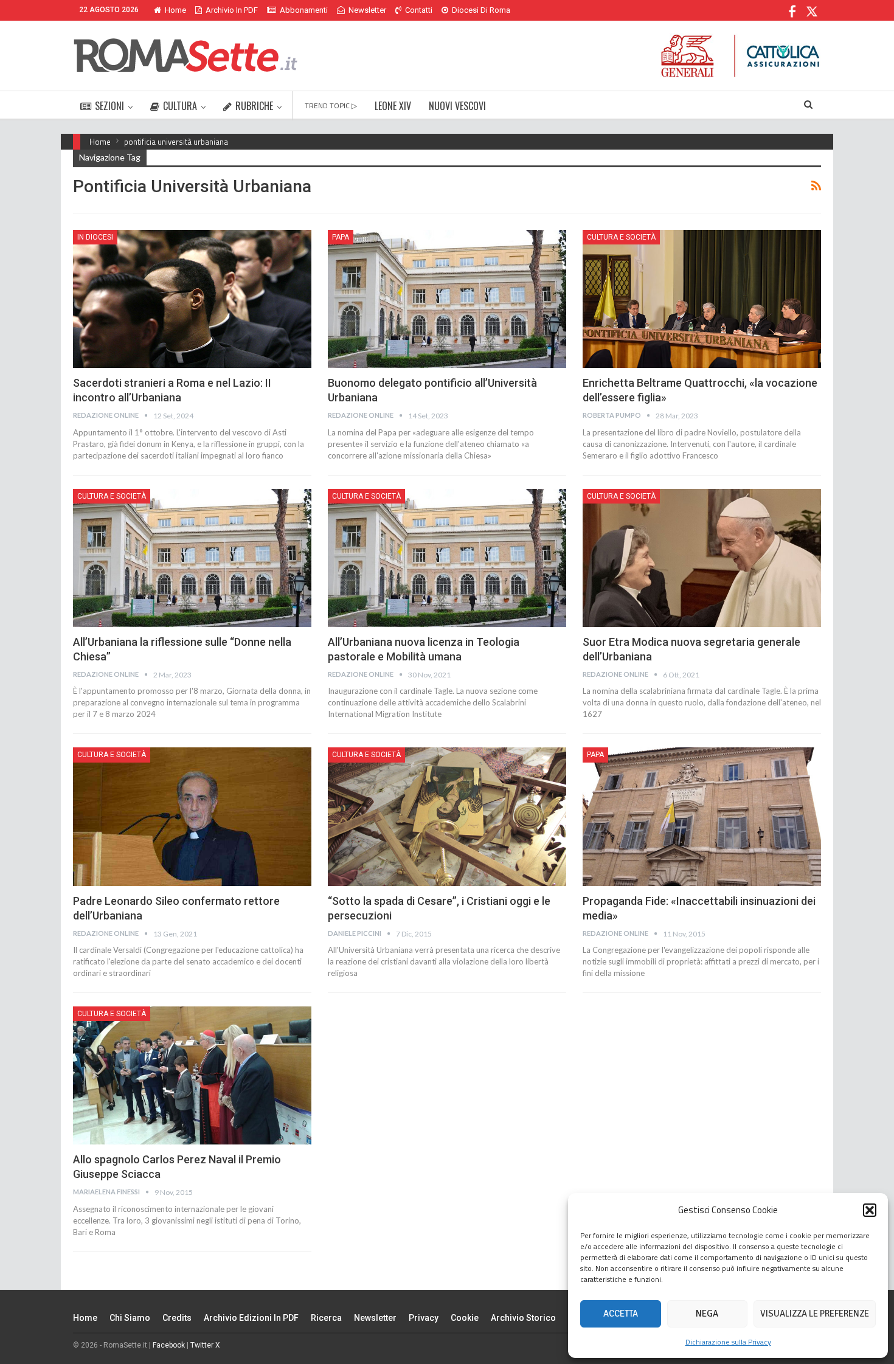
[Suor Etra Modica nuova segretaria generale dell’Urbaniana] (702, 558)
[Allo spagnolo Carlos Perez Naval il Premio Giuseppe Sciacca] (192, 1075)
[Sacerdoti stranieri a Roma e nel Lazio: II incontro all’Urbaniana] (192, 299)
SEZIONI (109, 106)
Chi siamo (129, 1318)
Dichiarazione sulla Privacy (728, 1342)
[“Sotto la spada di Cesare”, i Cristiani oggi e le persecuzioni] (447, 816)
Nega (707, 1313)
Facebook (169, 1345)
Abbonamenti (304, 10)
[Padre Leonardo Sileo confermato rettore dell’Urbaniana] (192, 816)
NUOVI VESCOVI (457, 106)
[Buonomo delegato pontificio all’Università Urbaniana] (447, 299)
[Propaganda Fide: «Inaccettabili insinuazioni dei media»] (702, 816)
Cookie (465, 1318)
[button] (870, 1210)
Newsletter (367, 10)
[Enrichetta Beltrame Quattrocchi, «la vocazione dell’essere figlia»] (702, 299)
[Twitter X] (811, 10)
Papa (340, 237)
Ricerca (326, 1318)
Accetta (620, 1313)
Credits (177, 1318)
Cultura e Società (621, 237)
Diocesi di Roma (481, 10)
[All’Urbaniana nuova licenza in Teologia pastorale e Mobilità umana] (447, 558)
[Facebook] (792, 10)
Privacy (423, 1318)
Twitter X (205, 1345)
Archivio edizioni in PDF (251, 1318)
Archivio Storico (523, 1318)
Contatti (418, 10)
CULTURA (180, 106)
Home (175, 10)
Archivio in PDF (232, 10)
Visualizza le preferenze (814, 1313)
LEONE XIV (393, 106)
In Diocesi (95, 237)
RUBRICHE (254, 106)
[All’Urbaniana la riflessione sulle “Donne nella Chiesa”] (192, 558)
